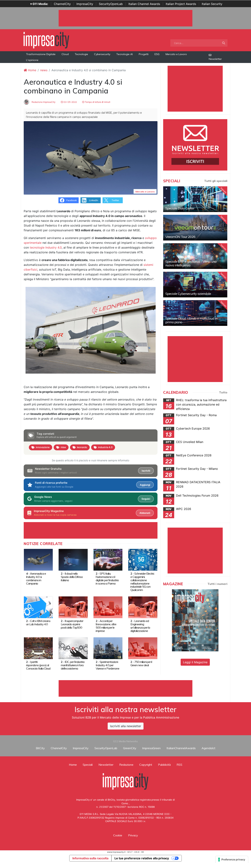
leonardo (82, 447)
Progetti (143, 54)
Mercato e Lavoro (176, 54)
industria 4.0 (105, 447)
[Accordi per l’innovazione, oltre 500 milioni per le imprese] (108, 607)
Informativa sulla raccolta (90, 858)
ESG (157, 54)
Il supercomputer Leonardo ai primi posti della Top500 (72, 624)
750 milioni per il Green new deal (141, 663)
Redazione (126, 764)
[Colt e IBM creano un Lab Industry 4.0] (38, 607)
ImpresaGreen (151, 748)
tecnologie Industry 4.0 (46, 247)
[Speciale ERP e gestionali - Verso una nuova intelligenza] (195, 256)
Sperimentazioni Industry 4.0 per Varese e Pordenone (107, 665)
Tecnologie (81, 54)
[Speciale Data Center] (195, 199)
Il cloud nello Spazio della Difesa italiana (72, 577)
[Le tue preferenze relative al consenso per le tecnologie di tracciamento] (232, 859)
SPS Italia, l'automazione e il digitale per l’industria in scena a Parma (107, 578)
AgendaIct (208, 748)
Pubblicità (164, 764)
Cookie (117, 835)
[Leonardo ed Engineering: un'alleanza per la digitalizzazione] (142, 607)
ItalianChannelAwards (181, 748)
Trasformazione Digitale (40, 54)
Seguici (145, 498)
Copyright (145, 764)
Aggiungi (145, 484)
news (43, 70)
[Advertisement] (125, 688)
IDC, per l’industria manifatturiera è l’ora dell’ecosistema (72, 665)
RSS (179, 764)
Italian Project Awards (181, 4)
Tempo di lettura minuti (97, 102)
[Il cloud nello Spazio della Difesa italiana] (73, 559)
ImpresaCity (84, 4)
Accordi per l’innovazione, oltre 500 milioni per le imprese (106, 626)
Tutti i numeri (217, 584)
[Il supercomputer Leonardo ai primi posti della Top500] (73, 607)
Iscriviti (146, 470)
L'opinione (32, 60)
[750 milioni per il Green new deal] (142, 648)
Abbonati (144, 512)
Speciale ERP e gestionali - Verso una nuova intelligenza (190, 263)
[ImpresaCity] (46, 40)
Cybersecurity (102, 54)
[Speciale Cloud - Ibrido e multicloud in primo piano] (195, 313)
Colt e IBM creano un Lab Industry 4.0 (38, 622)
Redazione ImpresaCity (43, 102)
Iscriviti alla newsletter (125, 726)
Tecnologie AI (124, 54)
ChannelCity (62, 4)
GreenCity (129, 748)
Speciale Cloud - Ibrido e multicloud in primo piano (191, 320)
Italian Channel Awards (144, 4)
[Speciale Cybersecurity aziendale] (195, 284)
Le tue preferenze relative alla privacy (141, 858)
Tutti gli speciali (215, 181)
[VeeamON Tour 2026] (195, 227)
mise (63, 447)
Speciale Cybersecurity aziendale (188, 294)
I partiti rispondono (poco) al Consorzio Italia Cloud (38, 665)
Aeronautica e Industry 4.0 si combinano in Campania (36, 578)
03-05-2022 (70, 102)
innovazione (43, 447)
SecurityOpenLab (111, 4)
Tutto (223, 392)
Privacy (133, 835)
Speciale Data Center (179, 208)
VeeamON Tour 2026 (180, 237)
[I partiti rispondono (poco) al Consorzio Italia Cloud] (38, 648)
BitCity (40, 748)
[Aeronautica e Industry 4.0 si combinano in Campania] (38, 559)
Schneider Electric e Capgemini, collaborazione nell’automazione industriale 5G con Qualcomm (142, 582)
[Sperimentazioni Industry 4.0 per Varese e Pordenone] (108, 648)
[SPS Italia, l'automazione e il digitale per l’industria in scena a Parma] (108, 559)
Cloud (65, 54)
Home (31, 70)
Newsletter (215, 59)
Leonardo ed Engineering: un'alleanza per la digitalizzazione (140, 626)
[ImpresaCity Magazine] (195, 620)
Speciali (88, 764)
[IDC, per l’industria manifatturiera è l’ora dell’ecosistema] (73, 648)
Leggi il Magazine (195, 662)
